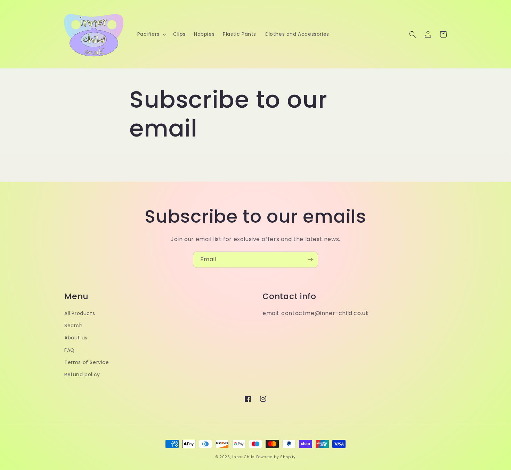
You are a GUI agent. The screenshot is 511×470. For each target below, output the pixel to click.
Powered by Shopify (276, 457)
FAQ (69, 350)
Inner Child (243, 457)
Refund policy (82, 374)
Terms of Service (86, 362)
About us (76, 337)
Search (73, 325)
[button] (151, 34)
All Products (79, 313)
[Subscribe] (310, 260)
